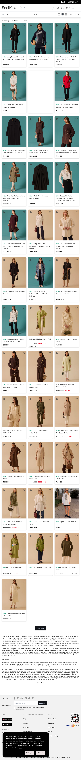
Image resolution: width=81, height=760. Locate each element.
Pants (50, 731)
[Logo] (10, 7)
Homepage (6, 21)
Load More (40, 628)
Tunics (24, 21)
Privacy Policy (51, 757)
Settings (29, 753)
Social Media (27, 731)
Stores (25, 723)
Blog (24, 719)
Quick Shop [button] (14, 48)
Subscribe (42, 703)
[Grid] (66, 14)
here (20, 748)
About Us (26, 727)
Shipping (51, 723)
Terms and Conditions (63, 757)
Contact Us (52, 719)
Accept (40, 753)
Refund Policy (53, 736)
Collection (16, 21)
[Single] (59, 14)
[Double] (62, 14)
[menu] (77, 7)
